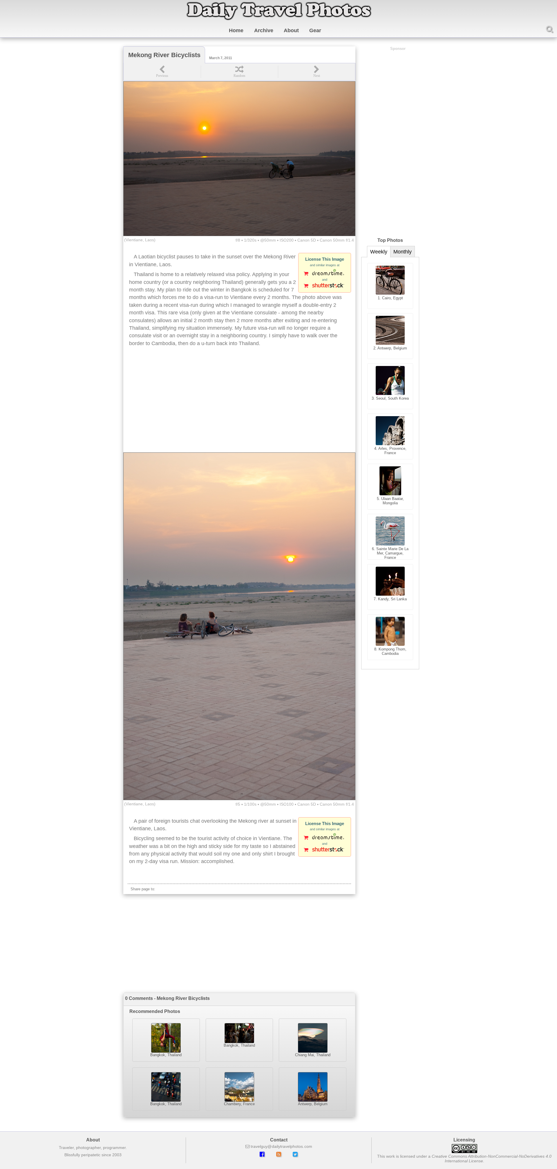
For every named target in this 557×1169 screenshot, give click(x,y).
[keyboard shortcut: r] (239, 72)
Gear (315, 30)
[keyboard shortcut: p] (162, 72)
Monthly (402, 252)
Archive (263, 30)
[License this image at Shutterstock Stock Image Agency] (325, 286)
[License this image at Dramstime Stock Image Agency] (325, 274)
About (291, 30)
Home (236, 30)
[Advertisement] (239, 406)
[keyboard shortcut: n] (316, 72)
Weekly (378, 252)
